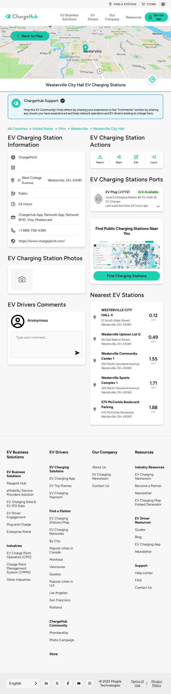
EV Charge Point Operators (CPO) (19, 555)
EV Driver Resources (143, 520)
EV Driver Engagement (16, 515)
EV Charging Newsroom (101, 476)
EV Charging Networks (58, 532)
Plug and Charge (19, 524)
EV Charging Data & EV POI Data (21, 504)
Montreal (56, 560)
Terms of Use (137, 683)
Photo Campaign (61, 640)
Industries (14, 546)
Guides (140, 530)
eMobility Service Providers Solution (20, 493)
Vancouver (57, 567)
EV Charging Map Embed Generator (148, 502)
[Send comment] (77, 353)
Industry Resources (149, 467)
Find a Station (60, 511)
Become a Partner (148, 486)
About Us (99, 467)
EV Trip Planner (60, 486)
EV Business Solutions (16, 474)
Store (151, 4)
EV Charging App (62, 478)
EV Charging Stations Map (59, 520)
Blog (138, 537)
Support (141, 566)
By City (54, 541)
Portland (55, 607)
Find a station (125, 4)
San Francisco (59, 600)
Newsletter (143, 493)
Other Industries (18, 580)
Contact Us (100, 486)
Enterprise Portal (19, 532)
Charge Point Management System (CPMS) (19, 568)
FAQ (138, 580)
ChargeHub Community (58, 623)
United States (43, 129)
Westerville (79, 129)
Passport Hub (16, 483)
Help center (144, 573)
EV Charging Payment (58, 495)
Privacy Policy (156, 683)
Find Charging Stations (126, 276)
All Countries (17, 129)
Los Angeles (58, 593)
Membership (58, 633)
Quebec (55, 574)
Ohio (61, 129)
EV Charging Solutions (59, 469)
